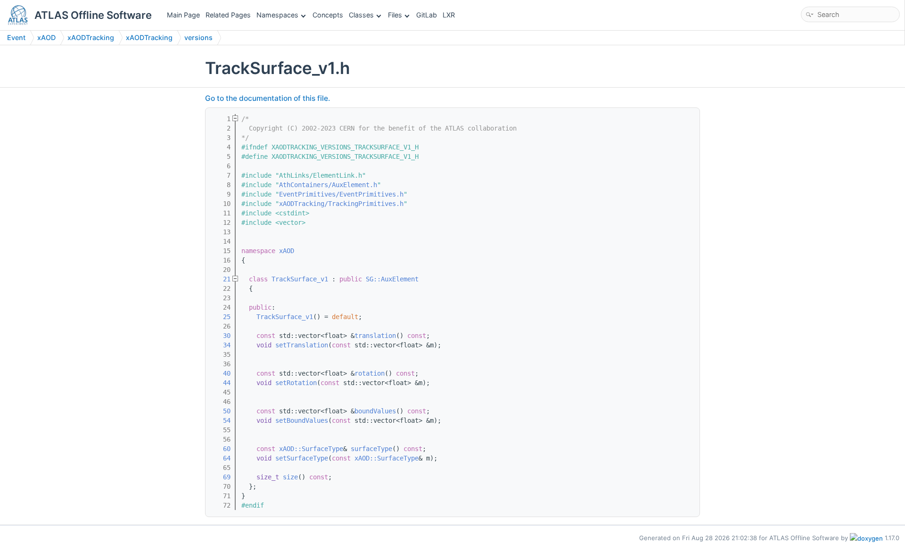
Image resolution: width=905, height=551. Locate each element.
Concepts (328, 15)
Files (395, 15)
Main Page (183, 15)
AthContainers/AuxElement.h (328, 185)
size (290, 477)
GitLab (426, 15)
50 (221, 411)
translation (375, 335)
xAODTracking (90, 37)
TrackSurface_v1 (300, 279)
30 (221, 335)
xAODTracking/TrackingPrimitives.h (341, 203)
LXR (449, 15)
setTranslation (301, 345)
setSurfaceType (301, 458)
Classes (361, 15)
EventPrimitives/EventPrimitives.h (341, 194)
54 (221, 420)
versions (198, 37)
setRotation (296, 383)
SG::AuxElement (392, 279)
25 (221, 317)
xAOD (46, 37)
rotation (369, 373)
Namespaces (277, 15)
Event (16, 37)
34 (221, 345)
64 (221, 458)
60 (221, 448)
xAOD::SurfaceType (311, 448)
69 (221, 477)
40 (221, 373)
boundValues (375, 411)
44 (221, 383)
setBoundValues (301, 420)
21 (221, 279)
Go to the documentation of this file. (267, 98)
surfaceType (371, 448)
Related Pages (228, 15)
